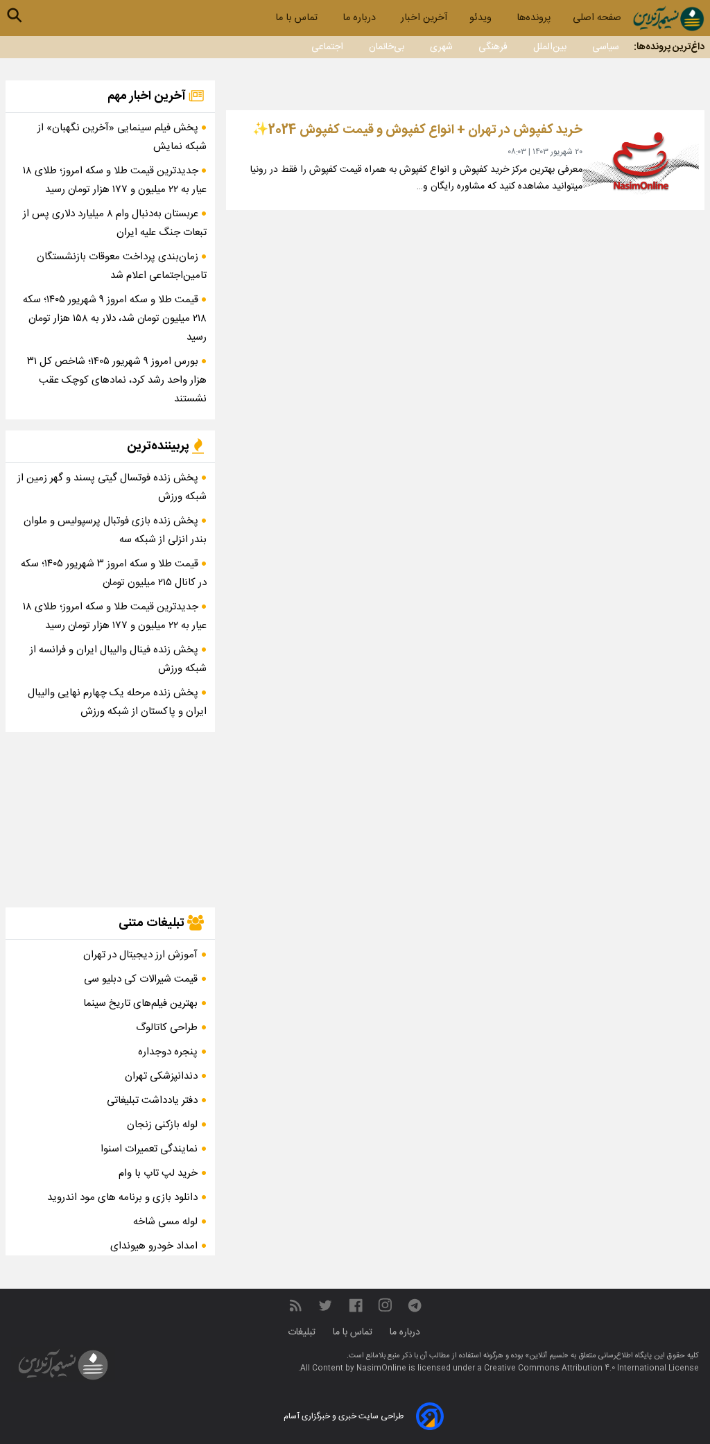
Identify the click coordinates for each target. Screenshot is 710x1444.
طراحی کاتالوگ (167, 1027)
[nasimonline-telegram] (414, 1305)
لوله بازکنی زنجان (162, 1124)
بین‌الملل (549, 47)
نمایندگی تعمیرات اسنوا (149, 1149)
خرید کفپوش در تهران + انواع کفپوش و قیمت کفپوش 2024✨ (417, 130)
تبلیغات (303, 1332)
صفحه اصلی (597, 18)
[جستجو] (15, 15)
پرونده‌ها (534, 18)
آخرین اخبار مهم (148, 96)
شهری (441, 47)
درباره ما (361, 18)
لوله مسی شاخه (165, 1221)
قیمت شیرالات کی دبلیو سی (141, 979)
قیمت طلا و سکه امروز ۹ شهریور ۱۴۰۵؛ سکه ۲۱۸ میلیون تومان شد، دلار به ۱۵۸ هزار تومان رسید (115, 318)
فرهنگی (493, 47)
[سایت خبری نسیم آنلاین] (668, 19)
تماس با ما (297, 18)
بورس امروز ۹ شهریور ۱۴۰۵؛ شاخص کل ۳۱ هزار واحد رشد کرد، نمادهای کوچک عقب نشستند (117, 380)
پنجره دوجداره (168, 1052)
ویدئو (481, 18)
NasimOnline (381, 1368)
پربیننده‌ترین (159, 446)
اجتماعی (327, 47)
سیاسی (605, 47)
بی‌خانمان (386, 47)
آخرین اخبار (424, 18)
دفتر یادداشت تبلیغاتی (152, 1100)
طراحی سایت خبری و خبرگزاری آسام (344, 1416)
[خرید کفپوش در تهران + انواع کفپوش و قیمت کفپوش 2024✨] (640, 160)
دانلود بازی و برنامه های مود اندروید (122, 1197)
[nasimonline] (355, 1305)
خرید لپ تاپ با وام (158, 1173)
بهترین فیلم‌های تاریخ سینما (140, 1003)
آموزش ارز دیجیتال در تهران (140, 955)
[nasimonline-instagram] (385, 1305)
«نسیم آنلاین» (546, 1356)
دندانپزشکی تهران (161, 1076)
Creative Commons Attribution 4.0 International (576, 1368)
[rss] (295, 1305)
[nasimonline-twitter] (325, 1305)
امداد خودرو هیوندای (154, 1246)
